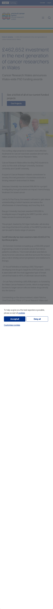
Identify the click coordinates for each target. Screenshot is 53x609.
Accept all (14, 319)
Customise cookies (12, 325)
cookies (21, 312)
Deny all (37, 319)
